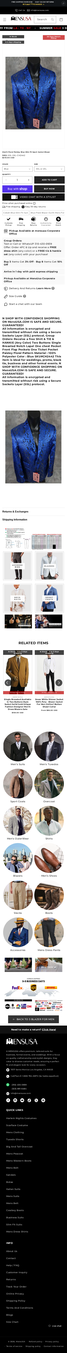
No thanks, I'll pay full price (33, 1347)
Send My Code (33, 1339)
